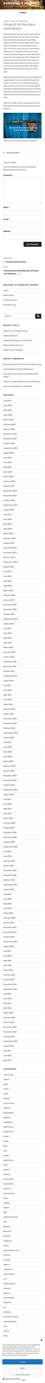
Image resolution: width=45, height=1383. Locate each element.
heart (5, 1165)
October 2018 (9, 842)
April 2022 (7, 643)
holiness (6, 1174)
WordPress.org (9, 305)
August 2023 (8, 567)
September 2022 (10, 619)
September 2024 (10, 505)
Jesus (5, 1198)
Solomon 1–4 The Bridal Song (15, 331)
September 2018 (10, 847)
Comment (8, 175)
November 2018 (10, 837)
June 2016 (7, 899)
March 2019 (8, 818)
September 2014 (10, 989)
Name (6, 207)
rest (5, 1279)
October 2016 (9, 880)
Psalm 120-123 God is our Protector (17, 340)
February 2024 (9, 538)
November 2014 (10, 984)
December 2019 (10, 776)
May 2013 (7, 1060)
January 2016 (8, 923)
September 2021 (10, 676)
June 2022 (7, 633)
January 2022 (8, 657)
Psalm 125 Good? (10, 336)
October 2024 (9, 500)
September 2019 (10, 790)
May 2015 (7, 961)
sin (4, 1307)
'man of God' (8, 1075)
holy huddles (8, 1179)
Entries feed (8, 295)
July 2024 (7, 515)
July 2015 (7, 951)
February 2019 (9, 823)
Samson (6, 1293)
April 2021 (7, 700)
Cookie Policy (21, 1380)
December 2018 (10, 832)
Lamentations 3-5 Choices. (21, 386)
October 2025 (9, 443)
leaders (6, 1207)
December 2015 (10, 927)
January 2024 (8, 543)
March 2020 (8, 761)
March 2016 (8, 913)
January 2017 (8, 866)
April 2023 (7, 586)
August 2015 (8, 946)
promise (6, 1255)
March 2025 (8, 477)
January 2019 (8, 828)
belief (5, 1094)
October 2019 (9, 785)
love (5, 1222)
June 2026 (7, 405)
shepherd (7, 1302)
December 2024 (10, 491)
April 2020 (7, 757)
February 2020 (9, 766)
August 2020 (8, 738)
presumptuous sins (11, 1250)
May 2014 (7, 1003)
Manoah (6, 1227)
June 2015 (7, 956)
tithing (6, 1331)
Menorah (7, 1231)
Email (6, 219)
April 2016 (7, 908)
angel (5, 1084)
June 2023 (7, 576)
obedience (7, 1241)
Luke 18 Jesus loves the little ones (26, 382)
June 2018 (7, 856)
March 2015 (8, 970)
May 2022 (7, 638)
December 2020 (10, 719)
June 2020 (7, 747)
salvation (7, 1288)
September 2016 (10, 885)
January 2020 (8, 771)
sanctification (9, 1298)
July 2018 (7, 851)
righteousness (9, 1284)
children (6, 1098)
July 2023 (7, 571)
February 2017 (9, 861)
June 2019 (7, 804)
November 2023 (10, 553)
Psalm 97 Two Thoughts (13, 350)
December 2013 (10, 1027)
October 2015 (9, 937)
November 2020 (10, 723)
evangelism (8, 1122)
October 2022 (9, 614)
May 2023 (7, 581)
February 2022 (9, 652)
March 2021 (8, 704)
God (5, 1151)
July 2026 (7, 401)
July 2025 (7, 458)
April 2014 (7, 1008)
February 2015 (9, 975)
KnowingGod (8, 369)
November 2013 (10, 1032)
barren (6, 1089)
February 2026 (9, 424)
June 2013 (7, 1055)
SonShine (23, 21)
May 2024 (7, 524)
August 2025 (8, 453)
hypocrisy (7, 1189)
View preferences (22, 1375)
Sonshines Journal (10, 1317)
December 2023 (10, 548)
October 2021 (9, 671)
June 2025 (7, 462)
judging (6, 1203)
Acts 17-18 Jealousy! (25, 369)
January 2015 (8, 980)
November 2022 (10, 609)
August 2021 (8, 681)
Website (6, 231)
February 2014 (9, 1018)
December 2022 (10, 605)
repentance (8, 1269)
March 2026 (8, 420)
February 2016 (9, 918)
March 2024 (8, 534)
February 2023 (9, 595)
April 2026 (7, 415)
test (5, 1326)
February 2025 (9, 481)
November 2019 (10, 780)
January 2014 (8, 1022)
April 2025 (7, 472)
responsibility (9, 1274)
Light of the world (10, 1217)
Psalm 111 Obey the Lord (13, 345)
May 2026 (7, 410)
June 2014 (7, 999)
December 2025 (10, 434)
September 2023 (10, 562)
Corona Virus (8, 1103)
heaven (6, 1170)
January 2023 (8, 600)
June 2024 (7, 519)
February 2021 (9, 709)
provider (6, 1260)
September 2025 (10, 448)
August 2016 (8, 889)
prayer (6, 1246)
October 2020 (9, 728)
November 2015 (10, 932)
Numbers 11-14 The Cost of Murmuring (25, 364)
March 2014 (8, 1013)
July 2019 (7, 799)
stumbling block (9, 1321)
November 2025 (10, 439)
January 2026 (8, 429)
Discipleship (8, 1113)
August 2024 (8, 510)
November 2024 (10, 496)
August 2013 (8, 1046)
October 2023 (9, 557)
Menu (24, 13)
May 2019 (7, 809)
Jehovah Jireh (8, 1193)
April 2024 (7, 529)
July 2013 (7, 1051)
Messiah (6, 1236)
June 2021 (7, 690)
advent (6, 1079)
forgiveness (8, 1132)
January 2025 (8, 486)
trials (5, 1336)
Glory (5, 1146)
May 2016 (7, 904)
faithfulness (13, 153)
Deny (22, 1368)
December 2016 (10, 870)
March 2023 (8, 590)
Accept (22, 1362)
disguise (6, 1117)
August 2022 (8, 624)
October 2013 (9, 1037)
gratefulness (8, 1160)
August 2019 (8, 795)
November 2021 (9, 666)
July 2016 (7, 894)
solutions (7, 1312)
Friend (6, 1136)
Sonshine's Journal (21, 3)
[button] (41, 1340)
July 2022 (7, 628)
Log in (5, 291)
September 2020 (10, 733)
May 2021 (7, 695)
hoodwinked (8, 1184)
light (5, 1212)
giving (5, 1141)
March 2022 (8, 647)
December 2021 (9, 662)
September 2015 (10, 942)
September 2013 (10, 1041)
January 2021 (8, 714)
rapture (6, 1264)
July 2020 (7, 742)
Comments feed (10, 300)
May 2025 (7, 467)
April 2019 (7, 814)
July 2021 (7, 685)
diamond (7, 1108)
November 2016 (10, 875)
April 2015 (7, 965)
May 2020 (7, 752)
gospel (6, 1155)
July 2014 (7, 994)
